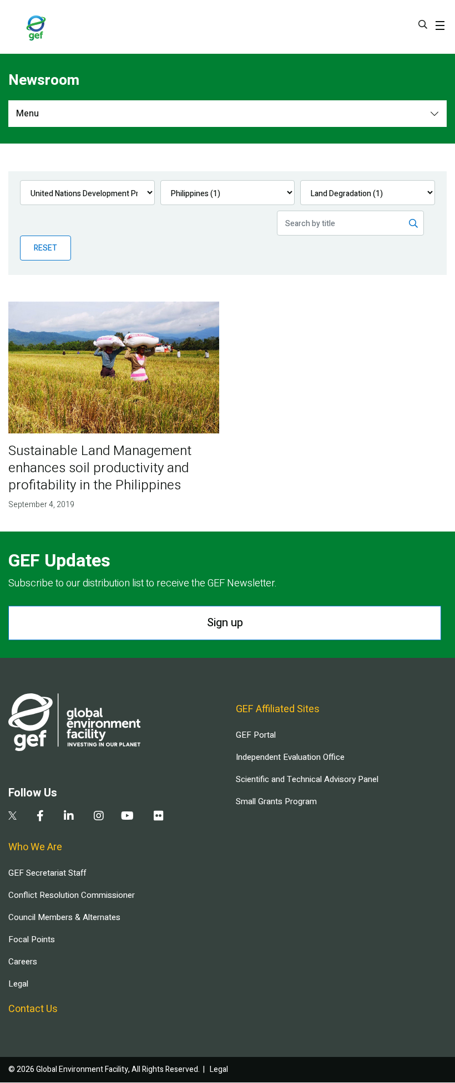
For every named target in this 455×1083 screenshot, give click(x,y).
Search (422, 24)
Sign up (225, 623)
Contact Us (33, 1009)
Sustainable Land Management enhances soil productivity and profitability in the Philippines (99, 468)
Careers (22, 962)
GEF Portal (256, 735)
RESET (45, 248)
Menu (27, 113)
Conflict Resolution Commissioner (71, 895)
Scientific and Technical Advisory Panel (307, 779)
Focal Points (31, 939)
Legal (18, 984)
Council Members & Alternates (64, 917)
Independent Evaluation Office (290, 757)
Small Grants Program (276, 801)
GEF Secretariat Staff (47, 873)
